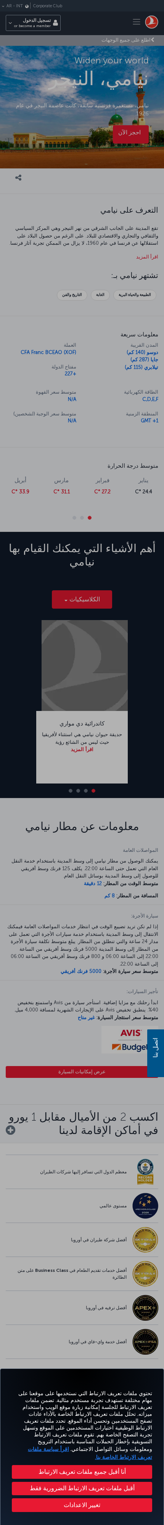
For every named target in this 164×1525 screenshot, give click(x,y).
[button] (82, 1505)
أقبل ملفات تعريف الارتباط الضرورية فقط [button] (82, 1488)
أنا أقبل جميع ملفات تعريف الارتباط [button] (82, 1471)
